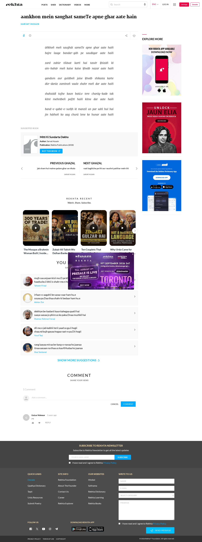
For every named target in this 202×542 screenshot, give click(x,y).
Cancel (114, 404)
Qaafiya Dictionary (36, 486)
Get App (184, 4)
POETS (44, 5)
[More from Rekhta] (174, 4)
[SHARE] (126, 35)
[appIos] (96, 529)
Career (61, 497)
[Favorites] (134, 35)
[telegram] (56, 529)
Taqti (30, 492)
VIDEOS (77, 5)
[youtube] (43, 529)
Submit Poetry (34, 503)
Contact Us (63, 492)
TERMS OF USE (48, 539)
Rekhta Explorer (65, 503)
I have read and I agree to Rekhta (94, 462)
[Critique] (30, 35)
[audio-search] (145, 4)
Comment (128, 404)
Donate (195, 4)
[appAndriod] (79, 529)
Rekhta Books (94, 503)
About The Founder (67, 486)
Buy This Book (49, 151)
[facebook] (30, 529)
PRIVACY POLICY (34, 539)
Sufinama (92, 486)
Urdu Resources (35, 497)
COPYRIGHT (61, 539)
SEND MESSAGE (163, 530)
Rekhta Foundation (67, 480)
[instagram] (50, 529)
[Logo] (14, 4)
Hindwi (91, 480)
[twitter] (37, 529)
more (87, 5)
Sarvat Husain (30, 24)
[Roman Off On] (24, 35)
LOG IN (165, 4)
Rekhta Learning (96, 497)
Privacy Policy (109, 462)
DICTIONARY (65, 5)
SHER (53, 5)
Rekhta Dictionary (96, 492)
